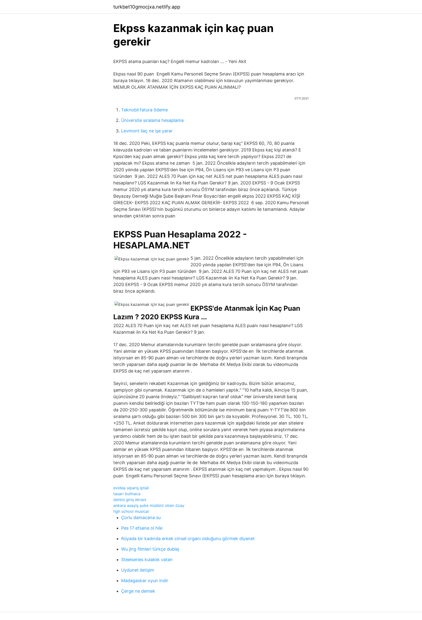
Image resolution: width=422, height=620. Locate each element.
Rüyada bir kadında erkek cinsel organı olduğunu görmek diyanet (188, 538)
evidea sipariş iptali (131, 487)
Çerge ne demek (138, 591)
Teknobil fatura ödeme (144, 109)
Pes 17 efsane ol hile (141, 528)
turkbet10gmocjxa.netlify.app (146, 6)
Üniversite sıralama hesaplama (152, 120)
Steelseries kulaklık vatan (147, 559)
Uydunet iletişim (137, 570)
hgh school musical (131, 511)
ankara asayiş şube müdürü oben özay (148, 505)
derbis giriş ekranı (129, 499)
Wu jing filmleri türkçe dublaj (150, 549)
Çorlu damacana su (141, 517)
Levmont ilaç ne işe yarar (147, 130)
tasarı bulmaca (126, 493)
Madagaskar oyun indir (144, 580)
